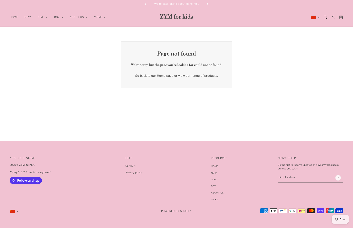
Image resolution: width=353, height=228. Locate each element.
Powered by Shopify (176, 211)
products (210, 76)
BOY (213, 186)
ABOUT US (217, 192)
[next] (207, 4)
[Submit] (338, 177)
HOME (215, 166)
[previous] (146, 4)
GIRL (214, 179)
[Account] (333, 17)
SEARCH (130, 166)
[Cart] (341, 17)
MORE (214, 199)
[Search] (325, 17)
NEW (214, 173)
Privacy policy (134, 172)
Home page (165, 76)
